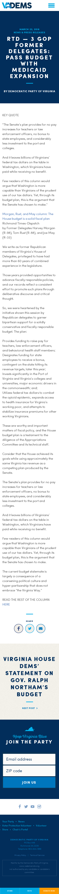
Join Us (29, 782)
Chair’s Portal (20, 829)
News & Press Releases (29, 32)
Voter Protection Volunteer (16, 825)
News (21, 821)
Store (5, 829)
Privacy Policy (20, 855)
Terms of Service (37, 855)
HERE (6, 604)
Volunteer (41, 825)
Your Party (8, 821)
